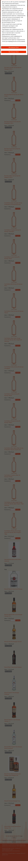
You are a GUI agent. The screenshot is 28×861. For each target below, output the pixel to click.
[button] (13, 47)
